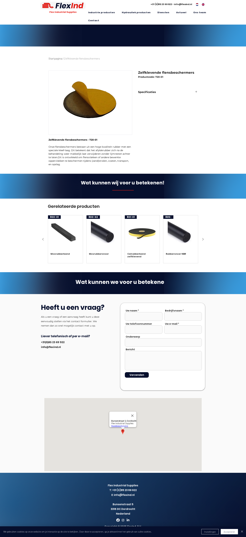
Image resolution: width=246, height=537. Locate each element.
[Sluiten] (242, 531)
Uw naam (131, 310)
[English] (202, 4)
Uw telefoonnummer (139, 324)
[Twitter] (123, 520)
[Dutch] (196, 4)
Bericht (130, 349)
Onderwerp (133, 337)
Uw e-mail (171, 324)
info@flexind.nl (183, 4)
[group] (123, 239)
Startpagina (55, 58)
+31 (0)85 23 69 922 (161, 4)
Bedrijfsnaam (173, 310)
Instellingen (210, 531)
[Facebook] (118, 520)
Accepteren (229, 531)
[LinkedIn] (128, 520)
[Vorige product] (43, 239)
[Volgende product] (203, 239)
